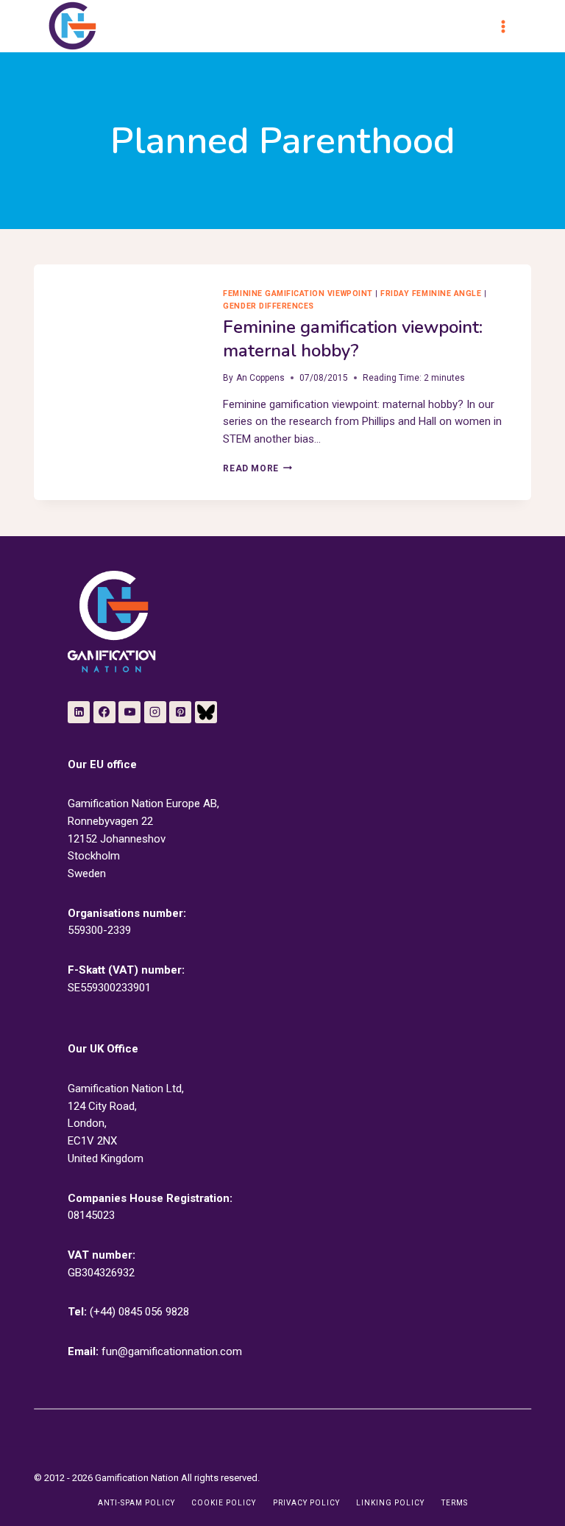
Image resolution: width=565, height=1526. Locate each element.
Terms (454, 1503)
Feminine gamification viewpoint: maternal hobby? (353, 338)
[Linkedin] (79, 712)
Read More (257, 468)
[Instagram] (155, 712)
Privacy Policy (306, 1503)
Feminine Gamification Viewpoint (297, 293)
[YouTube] (129, 712)
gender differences (268, 306)
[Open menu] (509, 26)
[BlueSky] (206, 712)
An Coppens (260, 378)
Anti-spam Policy (136, 1503)
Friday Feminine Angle (430, 293)
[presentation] (116, 319)
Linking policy (390, 1503)
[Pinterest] (180, 712)
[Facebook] (104, 712)
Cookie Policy (223, 1503)
